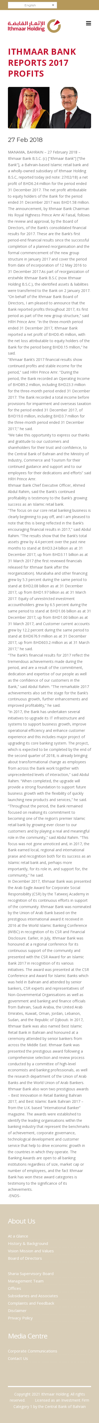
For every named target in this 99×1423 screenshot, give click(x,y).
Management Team (26, 1281)
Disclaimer (17, 1310)
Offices (14, 1288)
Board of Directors (25, 1258)
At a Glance (18, 1236)
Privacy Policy (20, 1317)
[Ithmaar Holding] (34, 25)
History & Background (28, 1243)
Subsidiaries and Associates (33, 1295)
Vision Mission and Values (31, 1250)
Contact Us (18, 1358)
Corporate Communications (32, 1351)
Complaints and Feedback (31, 1303)
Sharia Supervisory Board (31, 1273)
